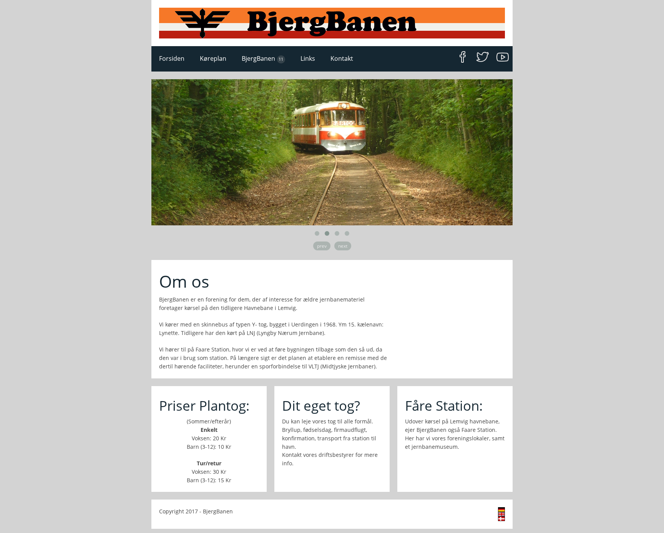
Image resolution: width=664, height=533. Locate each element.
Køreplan (213, 58)
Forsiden (171, 58)
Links (307, 58)
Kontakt (341, 58)
